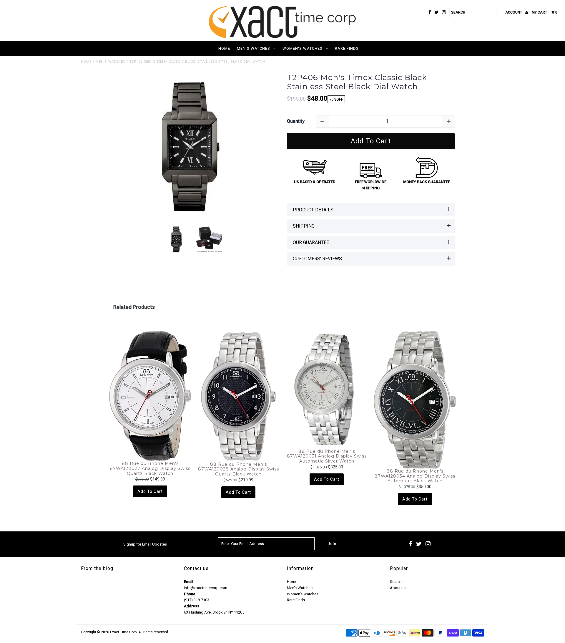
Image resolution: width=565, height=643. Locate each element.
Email (188, 581)
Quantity (296, 121)
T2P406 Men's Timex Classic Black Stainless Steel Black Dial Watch (357, 82)
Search (396, 581)
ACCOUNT (514, 12)
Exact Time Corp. (123, 632)
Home (224, 48)
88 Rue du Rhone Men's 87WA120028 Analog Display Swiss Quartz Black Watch (238, 469)
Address (191, 606)
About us (398, 588)
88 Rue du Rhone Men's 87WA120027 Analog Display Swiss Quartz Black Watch (150, 468)
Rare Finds (347, 48)
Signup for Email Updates (145, 544)
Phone (189, 594)
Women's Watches (302, 48)
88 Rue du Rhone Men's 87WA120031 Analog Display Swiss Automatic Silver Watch (327, 456)
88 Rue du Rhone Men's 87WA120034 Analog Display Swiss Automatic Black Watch (415, 476)
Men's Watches (253, 48)
